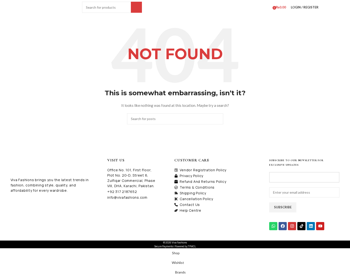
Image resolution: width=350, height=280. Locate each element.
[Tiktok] (301, 226)
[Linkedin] (311, 226)
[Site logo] (51, 7)
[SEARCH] (136, 7)
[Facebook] (283, 226)
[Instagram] (292, 226)
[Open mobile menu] (77, 7)
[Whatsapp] (273, 226)
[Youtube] (320, 226)
